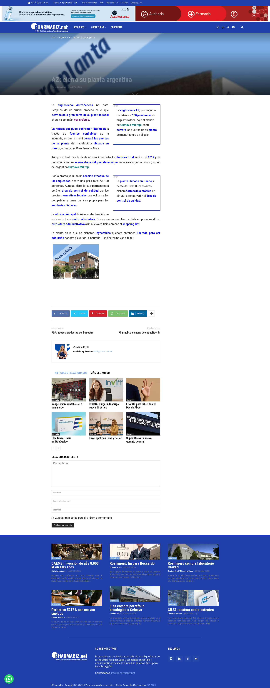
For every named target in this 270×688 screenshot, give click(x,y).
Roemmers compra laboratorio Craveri (191, 565)
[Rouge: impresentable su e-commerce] (69, 389)
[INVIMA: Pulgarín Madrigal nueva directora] (106, 389)
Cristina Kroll (60, 87)
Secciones (79, 27)
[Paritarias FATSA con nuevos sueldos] (76, 598)
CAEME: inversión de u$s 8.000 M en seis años (75, 565)
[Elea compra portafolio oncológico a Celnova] (135, 594)
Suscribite (116, 27)
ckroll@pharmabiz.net (102, 351)
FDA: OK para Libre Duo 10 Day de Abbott (141, 405)
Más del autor (100, 372)
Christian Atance (58, 571)
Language (135, 3)
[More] (151, 313)
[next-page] (58, 448)
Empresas (56, 558)
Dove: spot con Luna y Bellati (105, 438)
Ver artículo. (82, 119)
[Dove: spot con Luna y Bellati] (106, 424)
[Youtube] (233, 27)
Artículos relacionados (71, 372)
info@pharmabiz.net (123, 673)
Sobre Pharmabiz (89, 3)
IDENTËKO (151, 685)
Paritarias (56, 604)
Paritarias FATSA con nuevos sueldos (73, 612)
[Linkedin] (223, 27)
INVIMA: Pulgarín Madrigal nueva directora (104, 405)
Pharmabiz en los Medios (117, 3)
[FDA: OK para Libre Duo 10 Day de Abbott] (143, 389)
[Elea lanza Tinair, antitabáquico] (69, 424)
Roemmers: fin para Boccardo (132, 563)
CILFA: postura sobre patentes (191, 610)
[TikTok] (228, 27)
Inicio (54, 37)
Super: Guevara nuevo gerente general (139, 439)
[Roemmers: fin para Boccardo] (135, 551)
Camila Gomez (57, 617)
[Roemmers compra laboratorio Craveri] (193, 551)
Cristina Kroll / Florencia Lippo (180, 571)
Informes (172, 558)
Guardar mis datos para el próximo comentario (83, 517)
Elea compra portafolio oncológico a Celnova (127, 608)
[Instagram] (217, 27)
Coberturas (97, 27)
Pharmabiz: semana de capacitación (139, 332)
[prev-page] (53, 448)
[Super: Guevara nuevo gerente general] (143, 424)
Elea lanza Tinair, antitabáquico (61, 439)
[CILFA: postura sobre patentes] (193, 598)
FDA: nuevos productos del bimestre (72, 332)
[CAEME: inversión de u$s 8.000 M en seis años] (76, 551)
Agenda (62, 37)
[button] (242, 27)
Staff (101, 3)
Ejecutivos (115, 558)
